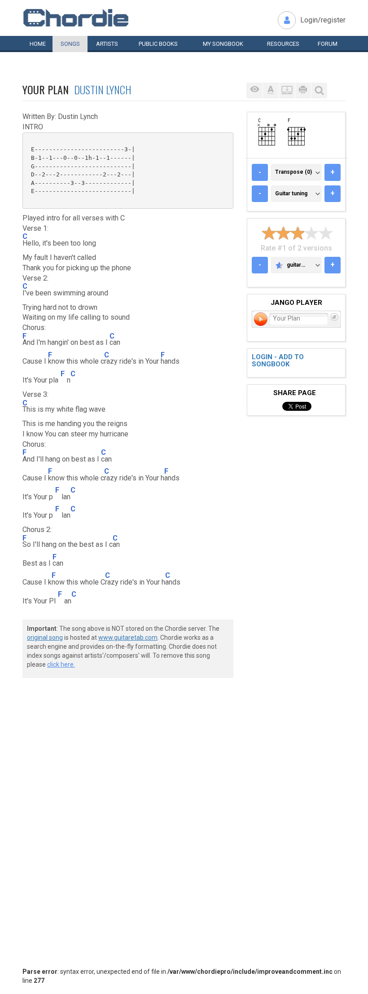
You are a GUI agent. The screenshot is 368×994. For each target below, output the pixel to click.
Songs (70, 43)
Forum (327, 43)
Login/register (323, 20)
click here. (61, 664)
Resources (283, 43)
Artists (107, 43)
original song (45, 637)
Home (38, 43)
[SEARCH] (319, 90)
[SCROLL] (287, 90)
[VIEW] (254, 90)
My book (223, 43)
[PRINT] (303, 90)
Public (158, 43)
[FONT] (271, 90)
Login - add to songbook (278, 361)
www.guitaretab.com (128, 637)
